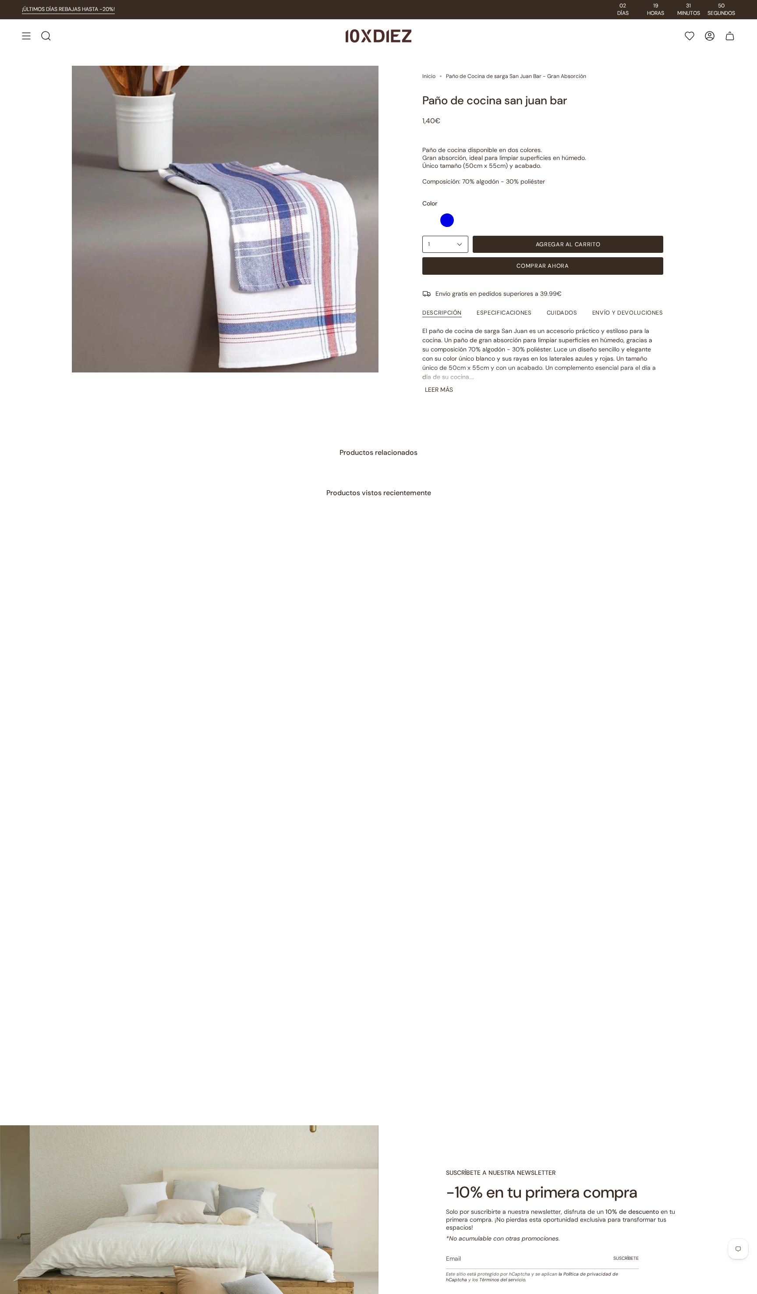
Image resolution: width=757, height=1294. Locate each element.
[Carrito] (730, 36)
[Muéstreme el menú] (26, 36)
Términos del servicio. (502, 1280)
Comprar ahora (542, 265)
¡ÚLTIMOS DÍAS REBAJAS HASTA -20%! (68, 9)
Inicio (428, 76)
